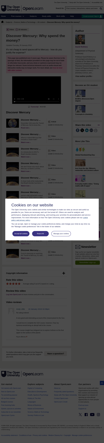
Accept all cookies (21, 233)
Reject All (40, 233)
